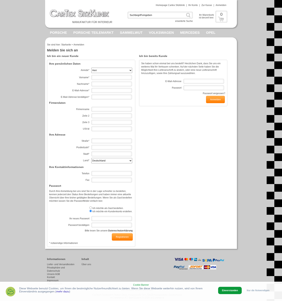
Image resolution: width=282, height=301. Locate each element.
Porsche (58, 33)
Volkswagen (161, 33)
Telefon (85, 173)
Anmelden (221, 5)
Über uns (86, 264)
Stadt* (86, 154)
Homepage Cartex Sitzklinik (170, 5)
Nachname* (83, 84)
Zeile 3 (85, 122)
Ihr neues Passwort (79, 218)
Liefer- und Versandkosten (60, 264)
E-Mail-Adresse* (80, 90)
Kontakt (51, 277)
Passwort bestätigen (78, 225)
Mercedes (190, 33)
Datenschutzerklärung (120, 230)
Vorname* (84, 77)
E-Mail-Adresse (173, 81)
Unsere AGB (53, 274)
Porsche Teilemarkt (93, 33)
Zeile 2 (85, 115)
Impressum (53, 280)
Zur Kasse (206, 5)
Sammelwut (131, 33)
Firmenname (82, 109)
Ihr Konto (193, 5)
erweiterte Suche (184, 21)
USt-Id (86, 128)
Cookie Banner (141, 285)
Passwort (176, 87)
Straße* (85, 141)
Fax (87, 180)
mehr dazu (62, 291)
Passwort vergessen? (214, 93)
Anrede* (85, 70)
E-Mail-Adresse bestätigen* (75, 97)
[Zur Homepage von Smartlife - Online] (10, 292)
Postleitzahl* (82, 147)
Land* (86, 160)
